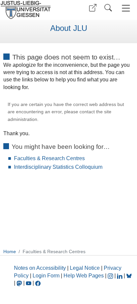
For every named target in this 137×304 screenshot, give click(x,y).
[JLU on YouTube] (29, 283)
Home (9, 251)
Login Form (46, 275)
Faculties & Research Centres (49, 158)
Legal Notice (85, 268)
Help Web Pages (84, 275)
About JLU (68, 28)
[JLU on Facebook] (38, 283)
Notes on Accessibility (40, 268)
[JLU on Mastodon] (20, 283)
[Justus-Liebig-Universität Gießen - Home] (33, 10)
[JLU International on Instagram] (111, 275)
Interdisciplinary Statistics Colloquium (58, 167)
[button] (92, 8)
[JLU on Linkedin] (120, 275)
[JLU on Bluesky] (129, 275)
